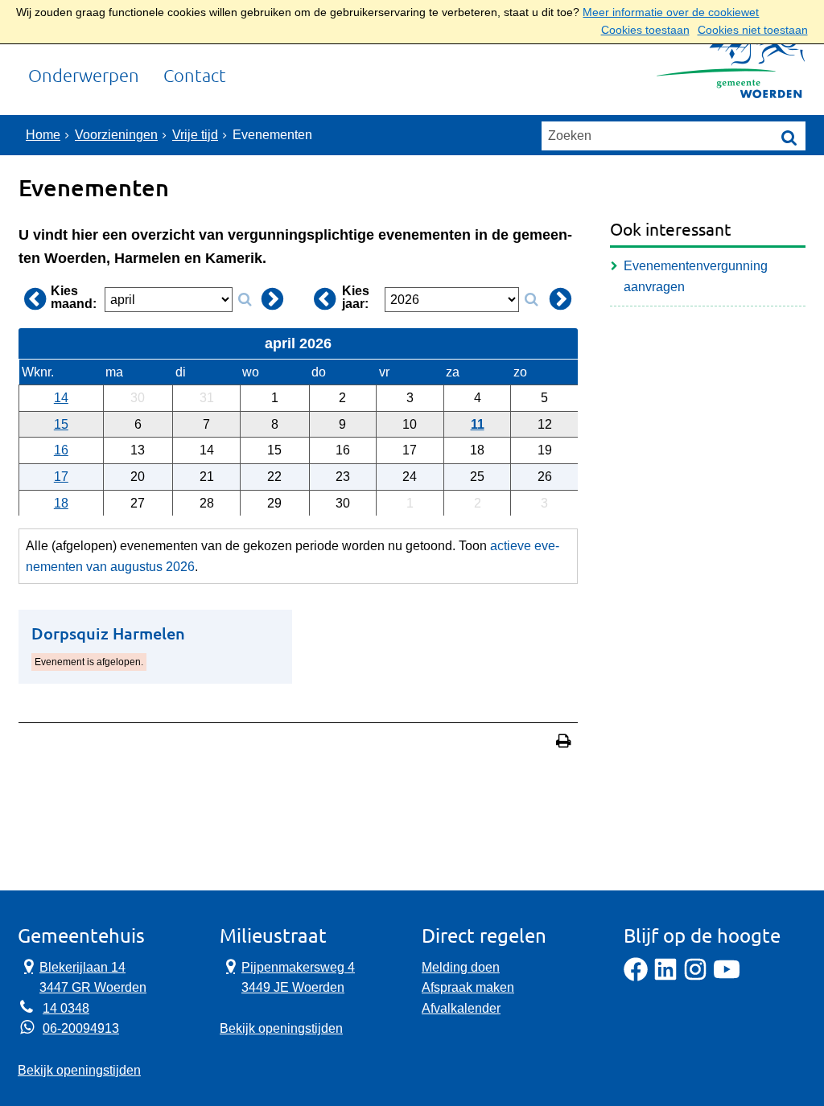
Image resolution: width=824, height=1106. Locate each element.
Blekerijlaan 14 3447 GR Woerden (82, 976)
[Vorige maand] (35, 299)
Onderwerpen (83, 76)
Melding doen (461, 967)
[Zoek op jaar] (531, 300)
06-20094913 (81, 1028)
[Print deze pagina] (564, 743)
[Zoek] (789, 136)
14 (61, 398)
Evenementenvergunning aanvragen (696, 276)
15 (61, 424)
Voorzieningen (116, 135)
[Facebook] (636, 977)
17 (61, 476)
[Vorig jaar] (324, 299)
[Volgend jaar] (560, 299)
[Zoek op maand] (245, 300)
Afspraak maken (468, 987)
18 (61, 503)
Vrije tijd (195, 135)
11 (477, 424)
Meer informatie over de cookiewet (671, 12)
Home (43, 135)
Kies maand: (74, 297)
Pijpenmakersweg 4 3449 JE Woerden (287, 976)
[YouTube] (726, 977)
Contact (194, 76)
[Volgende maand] (273, 299)
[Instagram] (695, 977)
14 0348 (66, 1008)
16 (61, 450)
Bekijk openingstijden (79, 1070)
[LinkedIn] (665, 977)
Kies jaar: (355, 297)
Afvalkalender (461, 1008)
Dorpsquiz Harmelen (108, 633)
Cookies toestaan (645, 30)
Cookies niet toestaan (753, 30)
